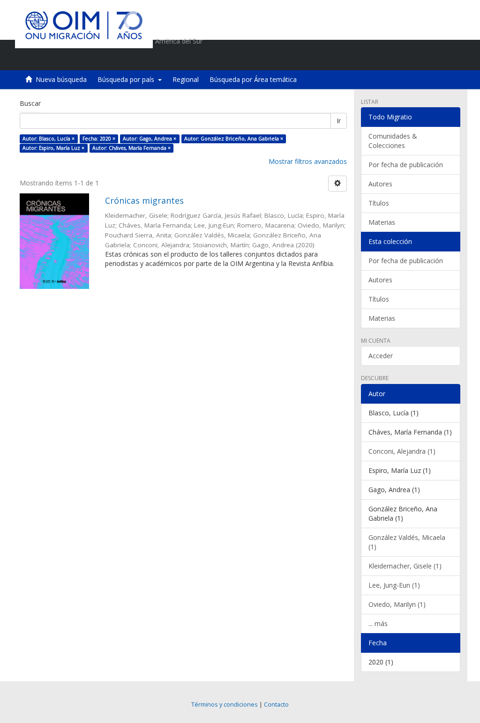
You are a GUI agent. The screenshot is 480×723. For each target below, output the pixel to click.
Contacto (276, 704)
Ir (339, 120)
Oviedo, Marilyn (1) (397, 604)
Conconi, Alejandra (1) (401, 451)
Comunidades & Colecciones (392, 141)
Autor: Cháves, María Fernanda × (131, 148)
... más (378, 623)
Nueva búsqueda (61, 79)
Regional (185, 79)
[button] (399, 58)
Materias (381, 222)
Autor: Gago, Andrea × (149, 138)
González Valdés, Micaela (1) (406, 542)
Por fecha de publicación (405, 164)
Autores (380, 183)
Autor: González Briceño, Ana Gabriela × (233, 138)
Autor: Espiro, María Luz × (53, 148)
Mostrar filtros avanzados (308, 161)
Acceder (380, 355)
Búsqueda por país (128, 79)
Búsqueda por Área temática (253, 79)
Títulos (378, 203)
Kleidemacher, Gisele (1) (405, 565)
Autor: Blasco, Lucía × (48, 138)
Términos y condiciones (224, 704)
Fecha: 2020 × (98, 138)
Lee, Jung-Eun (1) (394, 585)
